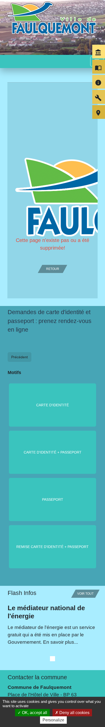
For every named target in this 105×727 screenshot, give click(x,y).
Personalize (53, 720)
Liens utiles (22, 617)
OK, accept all (34, 712)
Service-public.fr (25, 666)
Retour (52, 269)
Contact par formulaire (32, 585)
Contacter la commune (37, 545)
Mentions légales (26, 683)
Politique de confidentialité (38, 695)
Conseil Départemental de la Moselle (48, 644)
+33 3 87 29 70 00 (28, 577)
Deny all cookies (73, 712)
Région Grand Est (27, 651)
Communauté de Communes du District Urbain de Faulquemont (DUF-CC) (51, 633)
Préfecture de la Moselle (34, 659)
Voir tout (85, 461)
